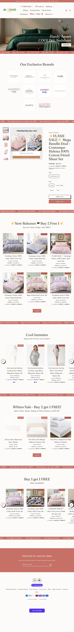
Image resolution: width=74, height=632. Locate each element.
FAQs (49, 589)
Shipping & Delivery (11, 589)
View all (37, 311)
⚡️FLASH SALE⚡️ (26, 6)
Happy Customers (56, 589)
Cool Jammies (35, 10)
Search (37, 592)
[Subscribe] (50, 564)
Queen (51, 190)
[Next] (71, 361)
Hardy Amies (46, 10)
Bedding (49, 6)
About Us (48, 14)
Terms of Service (33, 589)
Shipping (51, 168)
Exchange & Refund (23, 589)
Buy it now (60, 202)
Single (51, 185)
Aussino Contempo (53, 132)
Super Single (60, 185)
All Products (39, 6)
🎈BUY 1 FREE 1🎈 (36, 14)
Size (50, 181)
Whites (25, 10)
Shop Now (66, 45)
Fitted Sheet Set (54, 176)
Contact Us (65, 589)
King (58, 190)
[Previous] (3, 361)
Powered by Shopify (42, 599)
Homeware (24, 14)
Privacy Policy (42, 589)
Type (50, 172)
